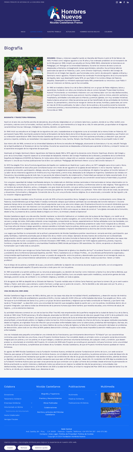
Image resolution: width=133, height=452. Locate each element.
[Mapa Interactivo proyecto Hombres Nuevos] (111, 412)
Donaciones (9, 395)
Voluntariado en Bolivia (13, 407)
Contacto (43, 434)
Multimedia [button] (73, 395)
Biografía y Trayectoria (50, 394)
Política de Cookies (85, 434)
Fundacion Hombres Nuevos (74, 436)
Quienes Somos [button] (36, 32)
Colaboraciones (50, 407)
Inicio (23, 32)
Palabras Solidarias (76, 399)
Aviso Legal (53, 434)
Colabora (108, 32)
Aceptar (10, 448)
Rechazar (24, 448)
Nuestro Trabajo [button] (54, 32)
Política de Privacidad (68, 434)
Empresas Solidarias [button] (12, 403)
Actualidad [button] (70, 32)
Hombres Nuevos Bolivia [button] (90, 32)
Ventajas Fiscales (11, 419)
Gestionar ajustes (41, 448)
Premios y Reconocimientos (50, 398)
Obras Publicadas (50, 403)
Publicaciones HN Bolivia (78, 403)
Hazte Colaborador (12, 415)
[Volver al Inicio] (66, 14)
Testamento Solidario (12, 399)
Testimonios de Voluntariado (17, 411)
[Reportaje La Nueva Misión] (111, 398)
